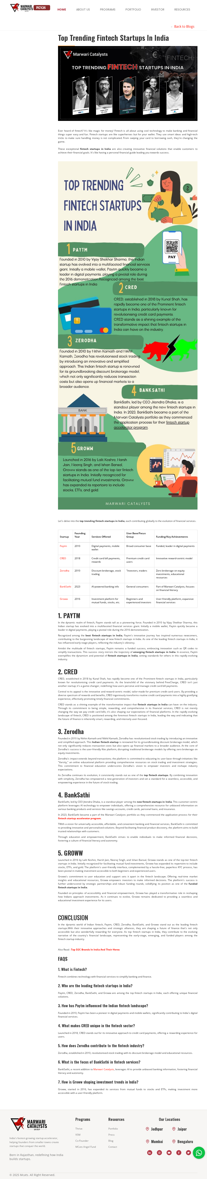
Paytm (63, 546)
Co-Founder (82, 1140)
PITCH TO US (41, 7)
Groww (64, 599)
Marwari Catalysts (103, 1069)
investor (157, 9)
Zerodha (64, 570)
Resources (182, 9)
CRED (63, 558)
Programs (107, 9)
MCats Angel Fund (85, 1147)
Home (61, 9)
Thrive (78, 1128)
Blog (110, 1140)
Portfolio (133, 9)
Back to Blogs (184, 26)
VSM (77, 1134)
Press (111, 1134)
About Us (83, 9)
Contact (112, 1147)
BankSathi (65, 586)
